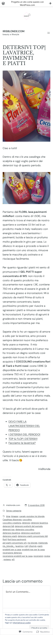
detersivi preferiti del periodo (29, 526)
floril (5, 539)
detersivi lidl (8, 526)
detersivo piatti (10, 536)
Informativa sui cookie (22, 623)
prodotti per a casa (12, 549)
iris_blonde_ (9, 546)
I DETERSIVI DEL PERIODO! (24, 434)
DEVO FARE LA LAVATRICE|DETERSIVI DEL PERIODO (24, 426)
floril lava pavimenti (17, 539)
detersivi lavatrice (39, 522)
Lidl (26, 546)
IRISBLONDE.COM (13, 31)
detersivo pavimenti (30, 533)
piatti (39, 546)
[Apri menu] (48, 33)
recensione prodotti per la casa (18, 556)
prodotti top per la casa (33, 549)
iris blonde (32, 542)
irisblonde (43, 542)
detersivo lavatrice (11, 533)
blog (8, 516)
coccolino (27, 519)
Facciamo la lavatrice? (22, 443)
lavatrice (19, 546)
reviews (7, 559)
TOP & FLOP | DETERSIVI (23, 439)
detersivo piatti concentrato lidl (33, 536)
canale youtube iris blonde (31, 516)
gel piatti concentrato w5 (15, 542)
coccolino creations (12, 522)
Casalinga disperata (12, 519)
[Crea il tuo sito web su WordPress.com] (26, 3)
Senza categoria (13, 510)
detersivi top (9, 529)
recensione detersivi (12, 552)
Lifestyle (33, 546)
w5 (13, 559)
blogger (14, 516)
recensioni (38, 556)
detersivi (26, 522)
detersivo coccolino (24, 529)
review (47, 556)
